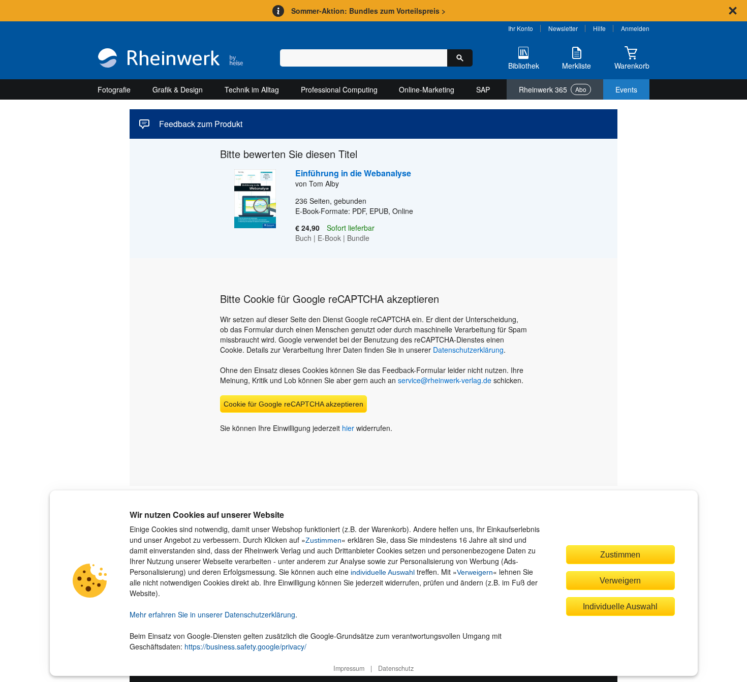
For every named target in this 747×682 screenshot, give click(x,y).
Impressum (348, 668)
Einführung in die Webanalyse (353, 173)
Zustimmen (323, 540)
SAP (483, 89)
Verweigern (475, 572)
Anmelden (635, 28)
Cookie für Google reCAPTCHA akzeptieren (293, 404)
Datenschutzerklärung (468, 350)
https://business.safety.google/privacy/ (245, 646)
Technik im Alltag (252, 89)
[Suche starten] (460, 58)
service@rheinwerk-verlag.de (444, 380)
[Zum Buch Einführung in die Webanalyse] (248, 206)
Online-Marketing (426, 89)
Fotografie (114, 89)
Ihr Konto (520, 28)
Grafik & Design (177, 89)
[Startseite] (170, 59)
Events (626, 89)
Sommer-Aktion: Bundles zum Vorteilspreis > (368, 11)
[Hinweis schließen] (733, 11)
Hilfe (599, 28)
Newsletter (563, 28)
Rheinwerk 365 (552, 89)
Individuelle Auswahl (620, 606)
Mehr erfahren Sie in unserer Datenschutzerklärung (212, 614)
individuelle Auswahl (383, 572)
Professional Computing (339, 89)
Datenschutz (396, 668)
